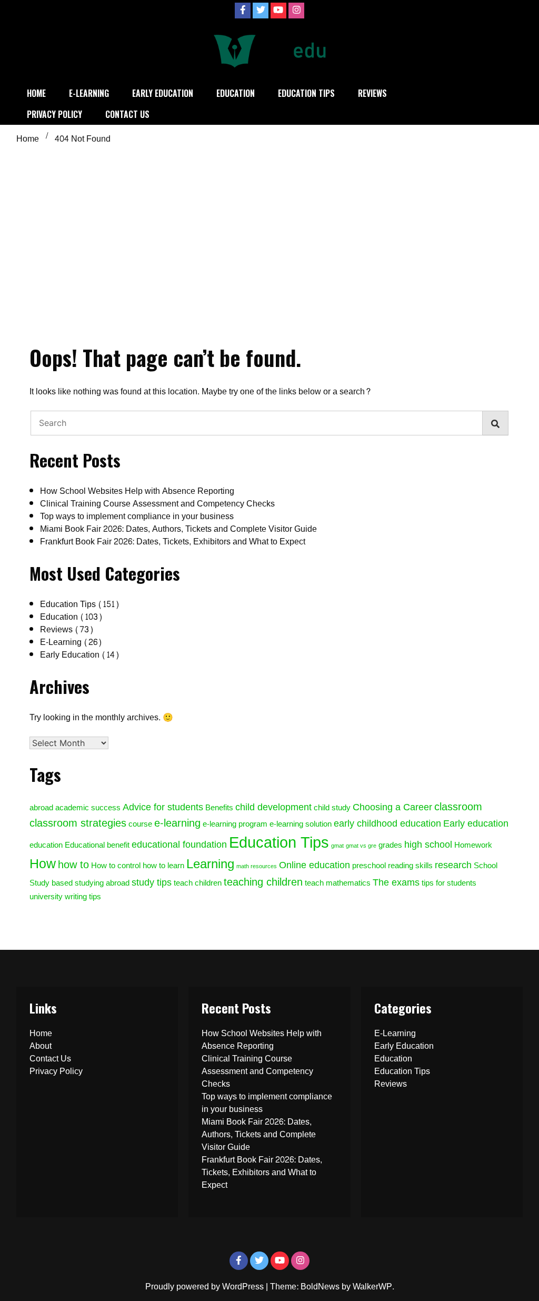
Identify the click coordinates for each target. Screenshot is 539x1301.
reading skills (410, 866)
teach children (198, 883)
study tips (152, 882)
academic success (88, 808)
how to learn (163, 866)
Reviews (372, 93)
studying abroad (102, 883)
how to (73, 865)
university (46, 897)
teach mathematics (338, 883)
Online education (314, 865)
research (453, 865)
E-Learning (89, 93)
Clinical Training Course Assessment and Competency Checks (157, 503)
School (485, 866)
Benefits (219, 808)
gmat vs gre (361, 846)
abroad (41, 808)
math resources (256, 866)
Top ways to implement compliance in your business (137, 516)
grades (390, 845)
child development (273, 807)
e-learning (177, 823)
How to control (116, 866)
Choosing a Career (392, 807)
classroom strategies (77, 823)
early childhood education (387, 823)
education (46, 845)
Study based (51, 883)
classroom (458, 807)
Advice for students (163, 807)
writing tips (83, 897)
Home (36, 93)
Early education (475, 823)
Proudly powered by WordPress (205, 1286)
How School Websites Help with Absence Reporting (137, 491)
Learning (210, 864)
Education (235, 93)
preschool (369, 866)
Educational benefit (97, 845)
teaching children (263, 882)
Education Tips (306, 93)
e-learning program (235, 824)
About (40, 1046)
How (42, 864)
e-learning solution (301, 824)
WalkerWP (372, 1286)
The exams (396, 882)
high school (428, 844)
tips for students (449, 883)
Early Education (162, 93)
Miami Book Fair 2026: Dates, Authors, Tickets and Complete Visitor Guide (178, 529)
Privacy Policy (54, 114)
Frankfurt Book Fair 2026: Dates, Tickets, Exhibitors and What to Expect (172, 541)
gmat (337, 846)
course (140, 824)
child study (332, 808)
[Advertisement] (269, 227)
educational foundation (179, 844)
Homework (473, 845)
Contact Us (127, 114)
